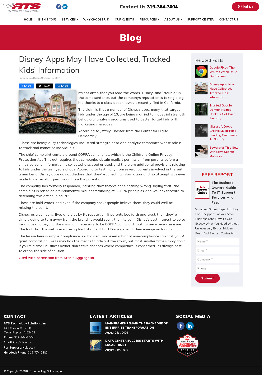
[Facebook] (59, 6)
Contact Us (228, 19)
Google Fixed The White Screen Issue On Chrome (223, 72)
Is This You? (47, 19)
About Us (172, 19)
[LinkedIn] (65, 6)
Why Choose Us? (96, 19)
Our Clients (124, 19)
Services (69, 19)
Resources (148, 19)
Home (28, 19)
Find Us (246, 6)
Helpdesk (28, 347)
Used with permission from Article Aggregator (56, 257)
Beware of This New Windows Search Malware (223, 152)
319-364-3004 (162, 7)
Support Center (200, 19)
